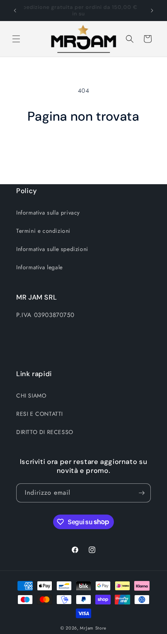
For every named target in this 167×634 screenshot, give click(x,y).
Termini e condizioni (43, 231)
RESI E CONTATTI (39, 414)
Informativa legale (39, 267)
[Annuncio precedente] (15, 10)
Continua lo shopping (83, 146)
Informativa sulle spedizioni (52, 249)
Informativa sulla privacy (48, 212)
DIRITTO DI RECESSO (44, 432)
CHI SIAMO (31, 395)
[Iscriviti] (141, 492)
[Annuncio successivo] (152, 10)
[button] (16, 39)
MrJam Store (93, 628)
